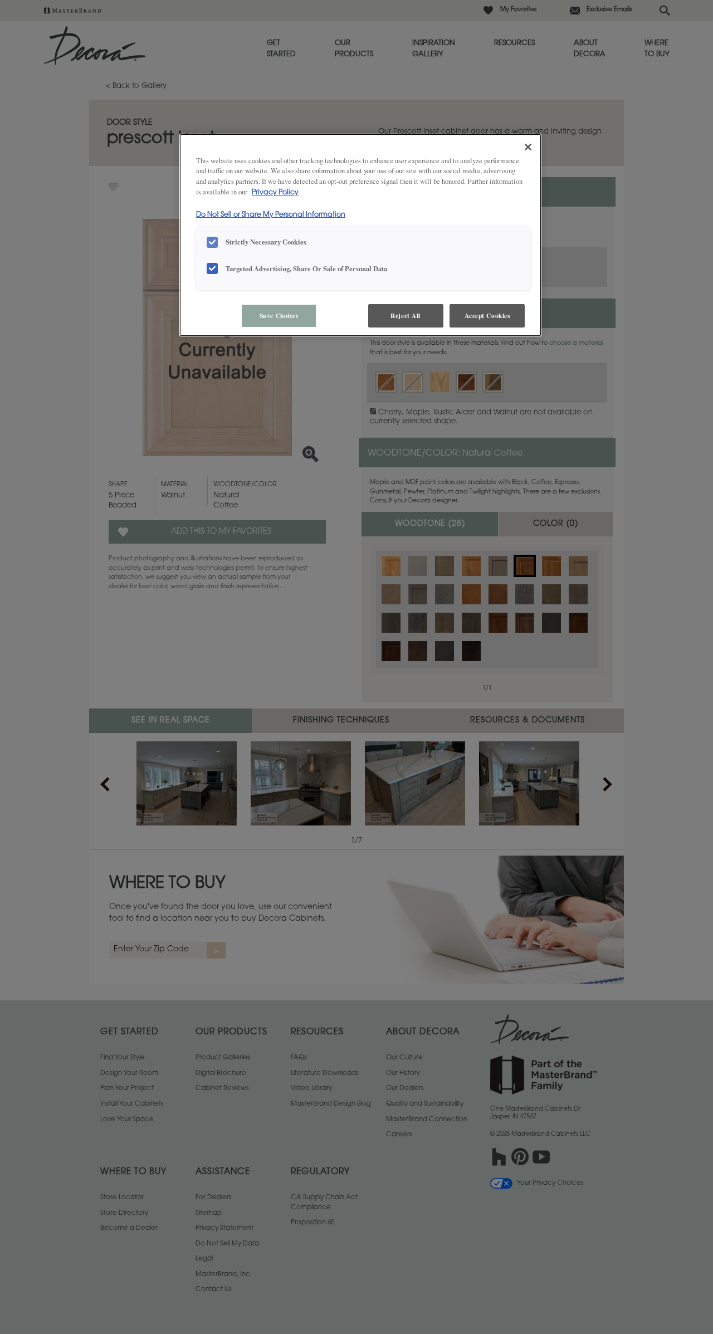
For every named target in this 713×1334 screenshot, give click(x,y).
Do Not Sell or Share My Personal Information (270, 215)
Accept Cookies (487, 315)
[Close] (528, 147)
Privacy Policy (275, 192)
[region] (360, 235)
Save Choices (279, 315)
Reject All (405, 315)
